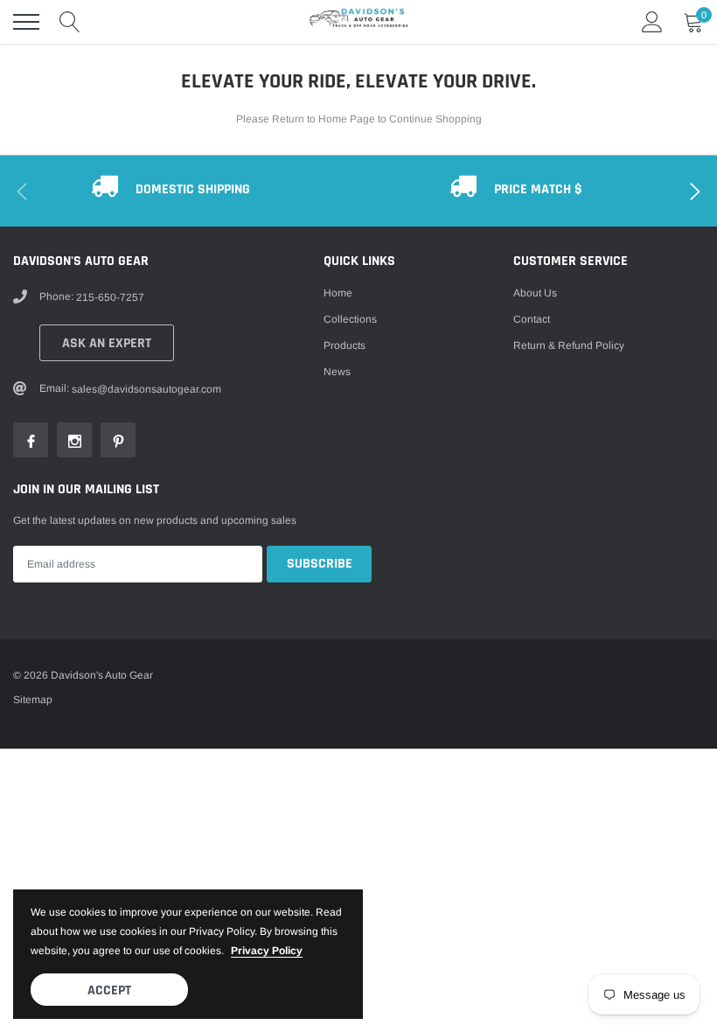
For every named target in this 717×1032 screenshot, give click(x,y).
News (337, 372)
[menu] (26, 22)
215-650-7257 (110, 297)
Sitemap (32, 700)
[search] (69, 22)
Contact (531, 319)
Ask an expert (106, 343)
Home (338, 293)
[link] (30, 439)
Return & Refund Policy (568, 345)
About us (535, 293)
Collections (350, 319)
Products (344, 345)
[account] (652, 22)
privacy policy (267, 951)
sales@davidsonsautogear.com (146, 389)
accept (109, 990)
